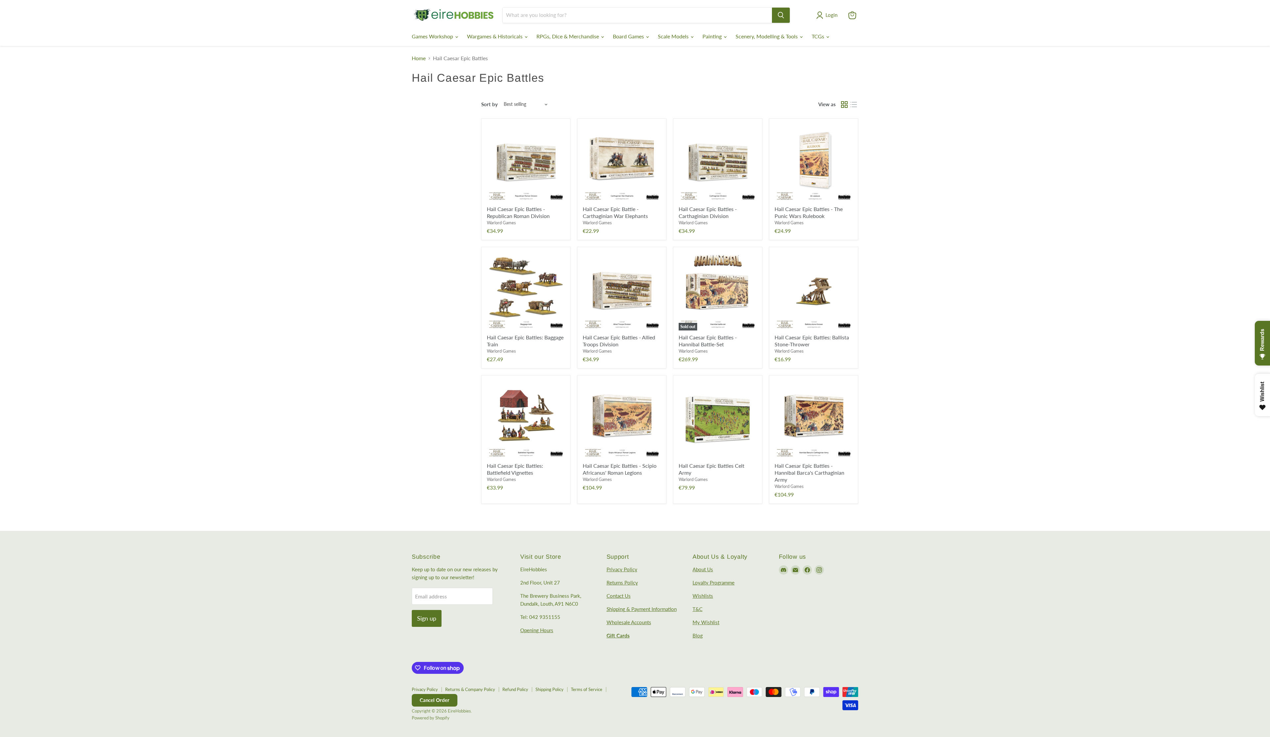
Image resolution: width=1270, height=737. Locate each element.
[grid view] (844, 104)
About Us (703, 569)
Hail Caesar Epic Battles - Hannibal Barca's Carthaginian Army (809, 472)
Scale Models (674, 36)
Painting (712, 36)
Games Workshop (433, 36)
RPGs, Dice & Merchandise (568, 36)
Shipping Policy (549, 689)
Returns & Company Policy (470, 689)
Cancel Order (434, 700)
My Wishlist (706, 622)
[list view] (853, 104)
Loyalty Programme (714, 582)
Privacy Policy (622, 569)
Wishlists (703, 596)
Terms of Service (586, 689)
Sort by (489, 104)
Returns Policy (622, 582)
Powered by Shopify (430, 717)
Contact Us (619, 596)
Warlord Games (501, 222)
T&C (697, 609)
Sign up (426, 618)
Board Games (629, 36)
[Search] (781, 15)
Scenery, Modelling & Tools (767, 36)
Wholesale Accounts (629, 622)
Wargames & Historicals (495, 36)
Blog (698, 635)
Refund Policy (515, 689)
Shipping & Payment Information (642, 609)
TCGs (819, 36)
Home (419, 58)
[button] (828, 15)
